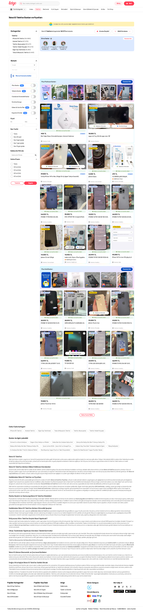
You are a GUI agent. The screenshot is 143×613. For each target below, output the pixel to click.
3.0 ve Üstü (17, 167)
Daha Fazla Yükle (87, 415)
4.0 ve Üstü (17, 173)
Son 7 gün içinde (19, 143)
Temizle (17, 183)
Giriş (118, 3)
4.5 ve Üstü (17, 176)
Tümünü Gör (128, 38)
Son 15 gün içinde (19, 146)
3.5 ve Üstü (17, 170)
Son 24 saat (17, 137)
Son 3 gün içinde (19, 140)
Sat (130, 3)
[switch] (33, 85)
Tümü (15, 134)
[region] (87, 45)
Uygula (30, 183)
